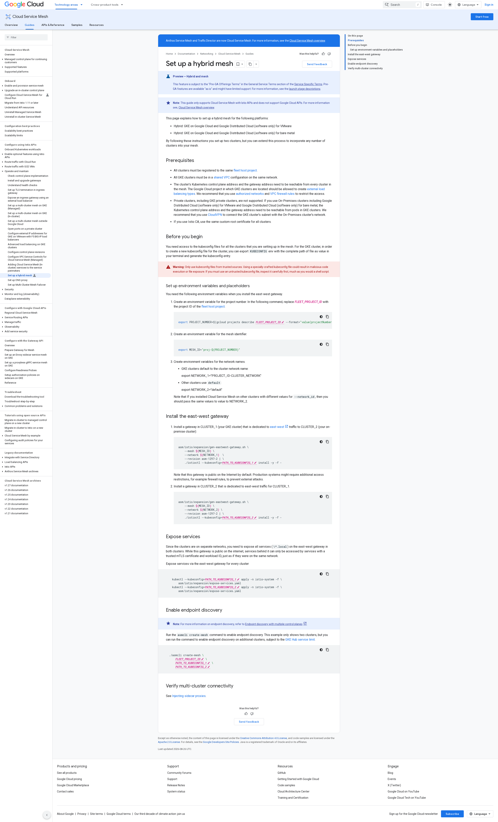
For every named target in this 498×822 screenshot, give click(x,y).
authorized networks (250, 194)
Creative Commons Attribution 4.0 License (263, 738)
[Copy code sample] (327, 317)
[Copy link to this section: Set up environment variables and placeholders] (254, 286)
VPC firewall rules (282, 194)
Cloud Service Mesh (30, 16)
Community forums (179, 772)
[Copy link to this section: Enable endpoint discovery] (226, 610)
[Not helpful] (329, 54)
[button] (25, 61)
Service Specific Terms (308, 84)
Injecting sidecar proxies (189, 696)
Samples (76, 25)
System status (176, 791)
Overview (11, 25)
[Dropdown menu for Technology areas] (82, 4)
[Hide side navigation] (47, 815)
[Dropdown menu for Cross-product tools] (123, 4)
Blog (390, 772)
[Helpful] (323, 54)
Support (172, 779)
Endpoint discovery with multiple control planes (273, 624)
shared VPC (222, 177)
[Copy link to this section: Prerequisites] (198, 160)
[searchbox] (26, 37)
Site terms (96, 813)
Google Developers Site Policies (221, 742)
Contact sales (65, 791)
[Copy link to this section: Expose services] (204, 537)
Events (392, 779)
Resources (96, 25)
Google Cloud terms (119, 813)
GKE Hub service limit (300, 639)
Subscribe (452, 814)
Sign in (489, 4)
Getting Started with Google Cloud (298, 779)
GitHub (282, 772)
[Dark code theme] (321, 317)
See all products (67, 772)
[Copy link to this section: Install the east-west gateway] (232, 416)
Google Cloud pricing (69, 779)
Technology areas (66, 4)
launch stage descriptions (304, 88)
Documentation (186, 53)
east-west (277, 427)
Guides (29, 25)
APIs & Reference (52, 25)
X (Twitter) (394, 785)
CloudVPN (215, 215)
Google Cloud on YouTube (403, 791)
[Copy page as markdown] (250, 64)
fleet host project (245, 170)
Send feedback (317, 64)
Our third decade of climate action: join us (159, 813)
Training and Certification (293, 797)
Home (169, 53)
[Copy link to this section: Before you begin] (206, 237)
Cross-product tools (104, 4)
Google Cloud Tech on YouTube (407, 797)
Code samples (286, 785)
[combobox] (402, 4)
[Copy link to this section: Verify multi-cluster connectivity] (237, 686)
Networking (206, 53)
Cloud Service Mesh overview (307, 40)
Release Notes (176, 785)
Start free (482, 16)
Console (436, 4)
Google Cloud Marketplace (73, 785)
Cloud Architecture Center (293, 791)
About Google (65, 813)
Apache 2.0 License (169, 742)
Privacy (81, 813)
